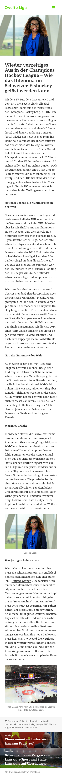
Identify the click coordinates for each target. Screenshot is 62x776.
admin (35, 721)
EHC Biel (48, 724)
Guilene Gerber (21, 580)
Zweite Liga (16, 7)
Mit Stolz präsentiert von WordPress (22, 771)
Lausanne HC (31, 727)
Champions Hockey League (30, 724)
